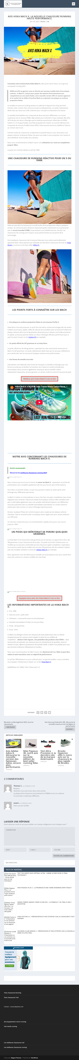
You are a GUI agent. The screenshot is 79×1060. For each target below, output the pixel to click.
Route (43, 21)
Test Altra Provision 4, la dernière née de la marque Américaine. (48, 755)
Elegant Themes (16, 1058)
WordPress (34, 1058)
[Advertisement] (39, 436)
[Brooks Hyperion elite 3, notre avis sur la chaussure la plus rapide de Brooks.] (65, 743)
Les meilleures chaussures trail (14, 1043)
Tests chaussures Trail (11, 997)
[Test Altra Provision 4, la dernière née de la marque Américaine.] (48, 743)
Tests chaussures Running (12, 993)
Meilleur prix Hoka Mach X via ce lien (39, 378)
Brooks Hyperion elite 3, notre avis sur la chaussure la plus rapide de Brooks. (65, 756)
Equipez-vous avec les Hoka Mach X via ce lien (39, 598)
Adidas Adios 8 (41, 550)
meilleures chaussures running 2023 (33, 473)
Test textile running (10, 1026)
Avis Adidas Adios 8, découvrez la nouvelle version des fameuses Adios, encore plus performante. (13, 759)
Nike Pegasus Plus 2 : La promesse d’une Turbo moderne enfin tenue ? (44, 888)
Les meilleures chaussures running (15, 1047)
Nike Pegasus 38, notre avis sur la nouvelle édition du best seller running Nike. (30, 756)
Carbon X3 (32, 337)
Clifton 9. (36, 245)
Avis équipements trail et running (15, 1022)
